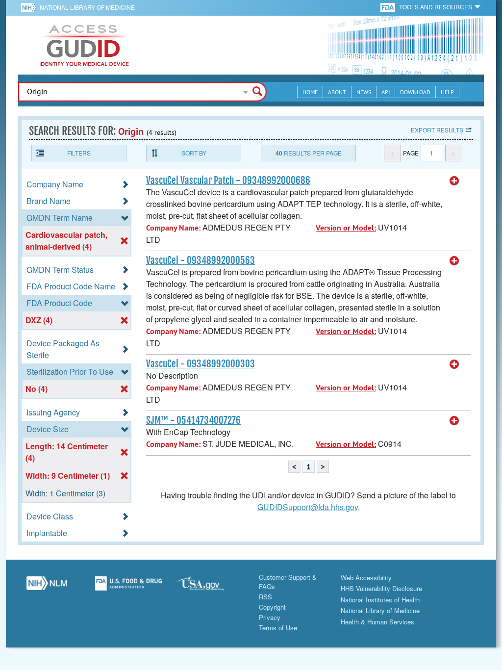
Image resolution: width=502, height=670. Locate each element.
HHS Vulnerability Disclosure (381, 588)
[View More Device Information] (454, 181)
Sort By (193, 153)
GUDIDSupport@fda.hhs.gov (307, 507)
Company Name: (173, 228)
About (337, 92)
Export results (437, 130)
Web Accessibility (366, 577)
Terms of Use (278, 627)
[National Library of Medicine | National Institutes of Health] (46, 587)
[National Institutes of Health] (30, 7)
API (385, 92)
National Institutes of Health (380, 599)
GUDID (84, 45)
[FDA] (388, 6)
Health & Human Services (377, 621)
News (363, 92)
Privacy (269, 617)
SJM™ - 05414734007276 (193, 420)
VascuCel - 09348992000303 (200, 364)
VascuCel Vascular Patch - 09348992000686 (228, 180)
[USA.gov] (210, 587)
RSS (265, 596)
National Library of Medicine (87, 7)
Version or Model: (346, 228)
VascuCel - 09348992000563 (200, 260)
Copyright (272, 607)
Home (310, 92)
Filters (79, 153)
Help (447, 92)
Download (415, 92)
